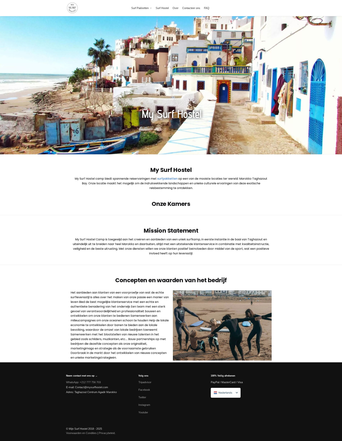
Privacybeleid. (107, 433)
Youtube (143, 412)
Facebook (144, 389)
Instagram (144, 404)
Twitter (142, 397)
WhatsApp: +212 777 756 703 (83, 382)
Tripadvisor (144, 382)
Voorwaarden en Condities (81, 433)
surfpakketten (167, 179)
